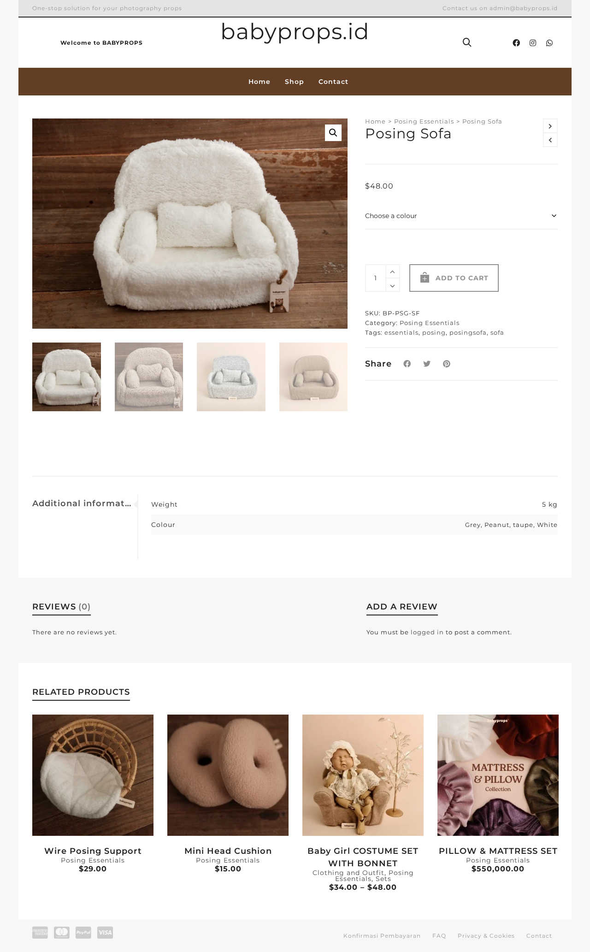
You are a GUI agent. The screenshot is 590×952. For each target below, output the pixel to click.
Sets (383, 879)
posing (434, 332)
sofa (497, 332)
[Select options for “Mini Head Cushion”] (188, 814)
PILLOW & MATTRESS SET (498, 851)
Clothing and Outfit (348, 873)
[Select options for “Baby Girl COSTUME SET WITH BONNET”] (323, 814)
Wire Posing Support (93, 851)
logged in (427, 632)
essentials (401, 332)
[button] (333, 132)
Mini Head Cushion (228, 851)
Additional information (82, 503)
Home (375, 121)
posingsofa (468, 332)
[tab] (84, 503)
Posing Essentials (424, 121)
